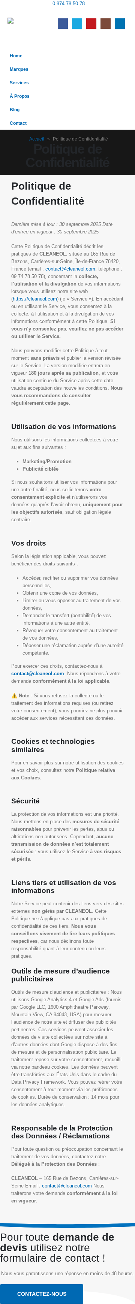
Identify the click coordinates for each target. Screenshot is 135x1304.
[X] (77, 23)
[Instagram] (105, 23)
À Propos (20, 96)
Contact (18, 123)
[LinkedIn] (120, 23)
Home (16, 55)
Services (19, 82)
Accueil (36, 139)
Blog (15, 109)
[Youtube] (91, 23)
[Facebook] (63, 23)
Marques (19, 69)
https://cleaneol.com (35, 299)
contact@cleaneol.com (70, 269)
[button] (122, 12)
